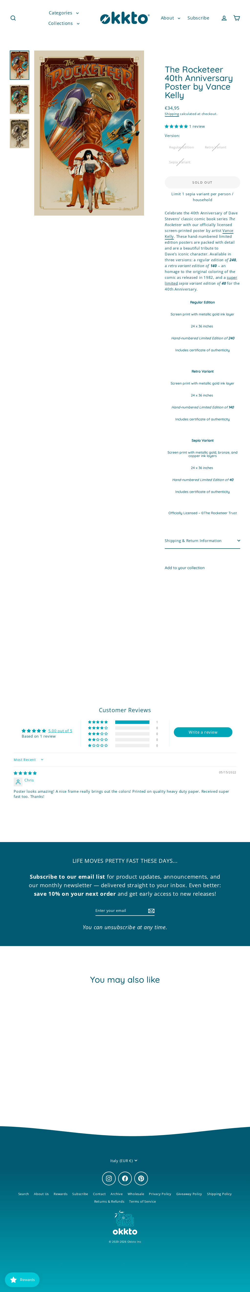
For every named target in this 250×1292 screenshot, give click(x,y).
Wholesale (136, 1194)
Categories (61, 13)
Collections (61, 23)
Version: (172, 135)
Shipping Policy (219, 1194)
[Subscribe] (151, 911)
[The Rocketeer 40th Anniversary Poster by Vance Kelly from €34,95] (174, 609)
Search (23, 1194)
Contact (99, 1194)
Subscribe (198, 18)
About (168, 18)
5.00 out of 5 (60, 730)
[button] (177, 126)
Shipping (172, 114)
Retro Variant (216, 147)
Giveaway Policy (189, 1194)
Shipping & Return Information (193, 540)
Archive (117, 1194)
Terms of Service (142, 1201)
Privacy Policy (160, 1194)
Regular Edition (181, 147)
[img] (25, 773)
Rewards (60, 1194)
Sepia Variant (180, 162)
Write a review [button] (203, 732)
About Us (41, 1194)
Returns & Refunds (109, 1201)
